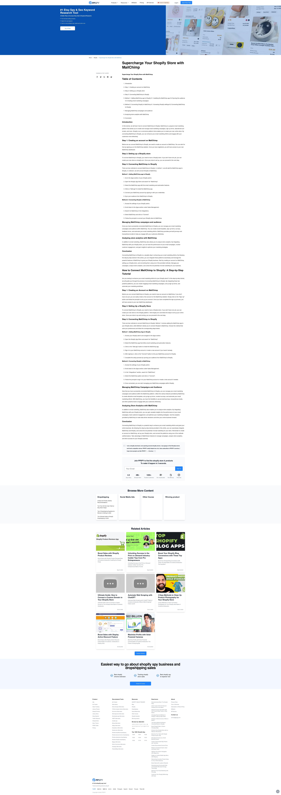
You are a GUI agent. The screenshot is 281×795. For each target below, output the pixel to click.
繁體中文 (105, 789)
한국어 (109, 789)
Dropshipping (135, 709)
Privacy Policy (174, 702)
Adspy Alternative (116, 725)
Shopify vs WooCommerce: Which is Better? (159, 719)
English (94, 789)
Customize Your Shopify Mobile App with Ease (159, 775)
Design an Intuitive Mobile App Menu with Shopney (159, 756)
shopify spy (114, 720)
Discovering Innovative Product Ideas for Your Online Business (160, 759)
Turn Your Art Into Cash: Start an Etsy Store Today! (105, 507)
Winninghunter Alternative (118, 713)
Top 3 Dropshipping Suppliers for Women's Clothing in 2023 (106, 512)
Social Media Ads (136, 711)
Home (90, 57)
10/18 (145, 740)
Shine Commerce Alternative (118, 744)
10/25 (133, 737)
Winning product (135, 718)
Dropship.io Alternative (117, 728)
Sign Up (179, 468)
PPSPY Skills (95, 725)
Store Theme (95, 723)
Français (136, 789)
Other (133, 728)
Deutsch (131, 789)
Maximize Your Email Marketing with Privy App (159, 771)
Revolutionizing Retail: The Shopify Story (159, 702)
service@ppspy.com (175, 717)
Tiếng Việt (142, 789)
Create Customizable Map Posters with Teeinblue (159, 742)
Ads (93, 702)
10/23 (145, 737)
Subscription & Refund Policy (177, 706)
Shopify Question (136, 716)
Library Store (95, 713)
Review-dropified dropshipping (119, 732)
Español (125, 789)
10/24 (139, 737)
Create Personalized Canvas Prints (159, 745)
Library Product (96, 709)
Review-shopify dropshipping (118, 739)
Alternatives (115, 704)
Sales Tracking (95, 706)
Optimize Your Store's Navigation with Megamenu (159, 752)
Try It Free (68, 28)
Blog (133, 704)
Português (119, 789)
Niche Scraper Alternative (118, 706)
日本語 (114, 789)
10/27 (139, 734)
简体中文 (99, 789)
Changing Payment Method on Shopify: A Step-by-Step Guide (158, 715)
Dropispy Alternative (116, 746)
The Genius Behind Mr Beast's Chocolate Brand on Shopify (158, 723)
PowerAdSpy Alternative (117, 749)
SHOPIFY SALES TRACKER (138, 702)
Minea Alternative (116, 723)
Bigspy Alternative (116, 742)
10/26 (145, 734)
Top (278, 791)
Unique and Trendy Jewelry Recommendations (104, 501)
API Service (150, 3)
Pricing (142, 3)
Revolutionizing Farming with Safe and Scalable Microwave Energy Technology (159, 767)
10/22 (133, 740)
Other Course (135, 713)
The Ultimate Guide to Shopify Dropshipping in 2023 (105, 517)
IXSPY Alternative (116, 718)
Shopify (95, 57)
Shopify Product (96, 711)
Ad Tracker (95, 704)
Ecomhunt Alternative (117, 711)
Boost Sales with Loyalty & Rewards (159, 763)
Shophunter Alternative (117, 730)
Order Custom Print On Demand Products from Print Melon (158, 706)
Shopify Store (95, 720)
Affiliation (173, 709)
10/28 (133, 734)
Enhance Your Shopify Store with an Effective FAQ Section (159, 730)
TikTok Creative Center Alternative (120, 709)
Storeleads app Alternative (118, 716)
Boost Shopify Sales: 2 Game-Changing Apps (158, 727)
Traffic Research (96, 718)
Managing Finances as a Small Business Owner (158, 738)
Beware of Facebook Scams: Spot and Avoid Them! (159, 748)
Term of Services (175, 704)
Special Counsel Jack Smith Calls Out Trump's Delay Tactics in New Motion (159, 711)
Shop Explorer (95, 716)
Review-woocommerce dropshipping (120, 735)
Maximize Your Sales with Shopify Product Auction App (159, 734)
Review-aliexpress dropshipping (119, 737)
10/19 (139, 740)
